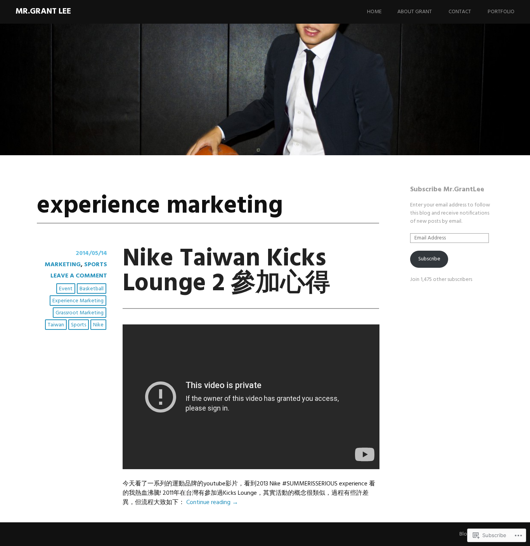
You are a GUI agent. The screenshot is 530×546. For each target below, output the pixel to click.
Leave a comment (78, 276)
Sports (78, 325)
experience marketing (78, 300)
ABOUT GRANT (414, 11)
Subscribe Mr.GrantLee (447, 189)
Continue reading (212, 502)
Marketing (63, 265)
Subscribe (429, 259)
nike (98, 325)
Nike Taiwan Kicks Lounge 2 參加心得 (226, 271)
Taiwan (56, 325)
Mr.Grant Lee (43, 11)
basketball (92, 288)
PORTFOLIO (501, 11)
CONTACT (460, 11)
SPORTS (95, 265)
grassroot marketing (79, 313)
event (66, 288)
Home (374, 11)
